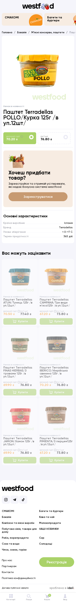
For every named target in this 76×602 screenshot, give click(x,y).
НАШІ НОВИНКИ (49, 528)
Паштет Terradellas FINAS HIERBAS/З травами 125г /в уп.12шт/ (17, 372)
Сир (41, 537)
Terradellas (66, 227)
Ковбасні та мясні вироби (18, 523)
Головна (7, 32)
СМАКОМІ (12, 17)
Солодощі (45, 543)
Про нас (7, 560)
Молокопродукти (50, 523)
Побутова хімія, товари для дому (19, 530)
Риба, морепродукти (15, 537)
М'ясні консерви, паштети (47, 32)
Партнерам (9, 566)
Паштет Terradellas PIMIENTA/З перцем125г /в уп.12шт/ (56, 441)
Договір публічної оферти (15, 588)
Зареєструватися (38, 197)
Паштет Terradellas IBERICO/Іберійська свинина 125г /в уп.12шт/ (54, 372)
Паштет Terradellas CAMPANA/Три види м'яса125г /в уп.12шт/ (55, 302)
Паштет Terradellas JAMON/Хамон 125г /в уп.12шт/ (18, 441)
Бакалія (21, 32)
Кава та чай (46, 517)
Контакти (8, 572)
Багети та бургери (54, 19)
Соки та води (10, 543)
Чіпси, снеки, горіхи (14, 549)
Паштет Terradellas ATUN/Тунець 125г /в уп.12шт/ (17, 302)
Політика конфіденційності (19, 578)
